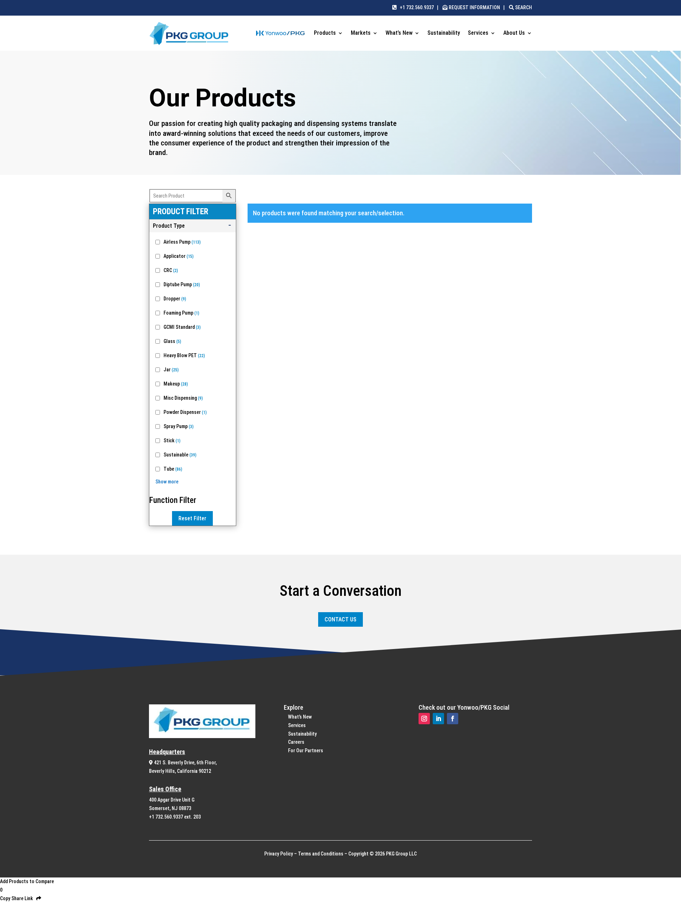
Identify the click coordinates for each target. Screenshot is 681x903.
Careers (296, 742)
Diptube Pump (182, 284)
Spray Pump (179, 426)
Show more (166, 481)
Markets (361, 33)
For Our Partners (305, 750)
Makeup (176, 384)
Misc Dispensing (183, 398)
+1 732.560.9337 (415, 7)
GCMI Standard (182, 327)
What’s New (399, 33)
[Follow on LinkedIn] (438, 718)
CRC (171, 270)
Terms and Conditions (320, 854)
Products (325, 33)
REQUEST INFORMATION (474, 7)
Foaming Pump (181, 313)
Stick (172, 440)
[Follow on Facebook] (452, 718)
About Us (514, 33)
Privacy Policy (278, 854)
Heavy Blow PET (184, 355)
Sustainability (443, 33)
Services (478, 33)
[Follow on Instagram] (424, 718)
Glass (172, 341)
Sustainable (180, 455)
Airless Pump (182, 242)
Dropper (175, 298)
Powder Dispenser (185, 412)
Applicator (179, 256)
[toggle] (192, 225)
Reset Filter (192, 518)
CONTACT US (340, 619)
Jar (171, 369)
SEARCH (523, 7)
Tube (173, 469)
